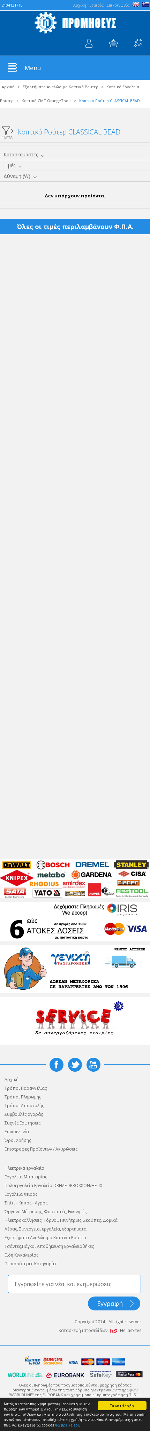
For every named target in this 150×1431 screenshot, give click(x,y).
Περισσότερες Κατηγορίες (31, 1264)
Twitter (75, 1065)
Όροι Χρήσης (18, 1140)
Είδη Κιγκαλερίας (21, 1255)
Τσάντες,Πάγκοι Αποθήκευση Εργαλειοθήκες (49, 1246)
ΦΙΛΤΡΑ (7, 137)
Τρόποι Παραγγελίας (26, 1088)
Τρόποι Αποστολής (24, 1106)
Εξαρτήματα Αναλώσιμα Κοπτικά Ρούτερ (60, 86)
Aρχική (79, 5)
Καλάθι (113, 43)
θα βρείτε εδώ (68, 1425)
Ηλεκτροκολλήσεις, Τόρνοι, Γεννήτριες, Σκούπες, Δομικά (61, 1220)
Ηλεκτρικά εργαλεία (24, 1168)
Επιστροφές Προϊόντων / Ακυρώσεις (41, 1149)
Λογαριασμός (89, 43)
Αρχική (8, 86)
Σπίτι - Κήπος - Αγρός (26, 1203)
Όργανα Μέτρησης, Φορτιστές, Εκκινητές (46, 1212)
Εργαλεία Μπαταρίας (26, 1177)
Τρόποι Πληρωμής (23, 1097)
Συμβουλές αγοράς (24, 1114)
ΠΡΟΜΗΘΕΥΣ (75, 22)
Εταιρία (96, 5)
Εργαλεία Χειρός (21, 1194)
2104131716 (12, 5)
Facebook (56, 1065)
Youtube (93, 1065)
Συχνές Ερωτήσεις (22, 1123)
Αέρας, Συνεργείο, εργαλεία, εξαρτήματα (46, 1229)
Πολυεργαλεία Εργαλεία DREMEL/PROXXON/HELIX (53, 1185)
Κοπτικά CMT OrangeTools (46, 100)
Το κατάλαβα (122, 1405)
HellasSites (130, 1330)
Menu (32, 68)
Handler (138, 43)
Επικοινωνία (118, 5)
